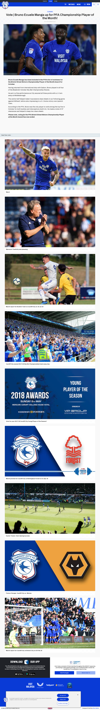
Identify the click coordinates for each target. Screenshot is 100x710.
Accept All (63, 695)
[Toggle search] (94, 4)
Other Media (95, 708)
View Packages (64, 672)
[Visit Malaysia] (30, 685)
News (79, 4)
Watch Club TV (86, 672)
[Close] (77, 694)
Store (55, 1)
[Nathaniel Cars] (50, 685)
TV (65, 4)
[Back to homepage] (5, 5)
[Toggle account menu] (98, 4)
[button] (5, 700)
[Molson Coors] (60, 685)
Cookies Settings (63, 703)
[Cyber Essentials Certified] (70, 685)
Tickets (45, 1)
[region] (43, 699)
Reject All (63, 699)
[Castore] (40, 685)
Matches (72, 4)
